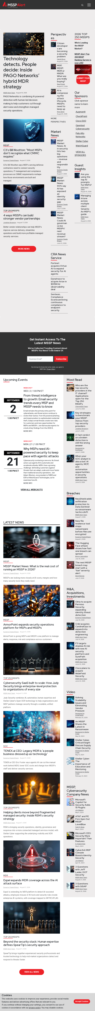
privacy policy (35, 1008)
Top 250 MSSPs (11, 210)
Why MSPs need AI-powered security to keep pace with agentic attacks (41, 452)
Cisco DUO (81, 121)
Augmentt (80, 111)
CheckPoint (81, 116)
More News (24, 249)
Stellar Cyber (82, 141)
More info (28, 431)
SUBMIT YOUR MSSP (83, 79)
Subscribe (61, 359)
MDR (5, 875)
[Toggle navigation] (89, 5)
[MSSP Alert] (14, 5)
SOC (5, 746)
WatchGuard (82, 145)
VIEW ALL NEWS (31, 972)
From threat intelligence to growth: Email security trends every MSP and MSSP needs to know (41, 400)
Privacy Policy (51, 369)
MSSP (6, 145)
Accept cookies (81, 1001)
